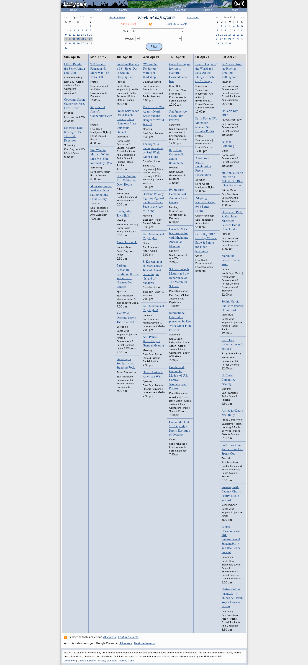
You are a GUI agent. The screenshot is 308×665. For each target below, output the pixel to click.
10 (70, 34)
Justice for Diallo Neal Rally (232, 412)
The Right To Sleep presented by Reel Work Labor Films (153, 150)
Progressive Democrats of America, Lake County (178, 195)
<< (66, 17)
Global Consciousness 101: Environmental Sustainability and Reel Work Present (231, 539)
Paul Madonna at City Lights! (153, 308)
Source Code (126, 660)
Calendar (180, 9)
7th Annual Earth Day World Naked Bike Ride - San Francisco (232, 179)
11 (74, 34)
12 (78, 34)
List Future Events (177, 23)
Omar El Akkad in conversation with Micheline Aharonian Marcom (179, 237)
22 (90, 39)
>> (90, 17)
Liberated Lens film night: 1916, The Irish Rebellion (74, 134)
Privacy (102, 660)
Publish (207, 9)
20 (82, 39)
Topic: (126, 31)
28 (86, 43)
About (98, 9)
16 (66, 39)
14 (86, 34)
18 (74, 39)
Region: (129, 38)
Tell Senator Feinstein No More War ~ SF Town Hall (99, 70)
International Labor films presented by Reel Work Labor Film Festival (180, 321)
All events (109, 637)
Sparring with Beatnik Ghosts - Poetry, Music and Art (232, 493)
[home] (94, 4)
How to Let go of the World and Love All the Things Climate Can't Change (205, 72)
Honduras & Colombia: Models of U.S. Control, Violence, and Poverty (178, 377)
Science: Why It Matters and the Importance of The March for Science (179, 277)
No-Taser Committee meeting (228, 379)
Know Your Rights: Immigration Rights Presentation (203, 166)
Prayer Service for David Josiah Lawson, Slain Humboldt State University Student (128, 121)
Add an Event (128, 23)
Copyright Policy (87, 660)
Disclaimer (70, 660)
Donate (234, 9)
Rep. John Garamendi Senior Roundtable (176, 156)
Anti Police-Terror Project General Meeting (153, 341)
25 (74, 43)
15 (90, 34)
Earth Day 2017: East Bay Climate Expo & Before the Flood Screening (206, 242)
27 (82, 43)
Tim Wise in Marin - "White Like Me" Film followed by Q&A (101, 156)
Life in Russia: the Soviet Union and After (74, 68)
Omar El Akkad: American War (153, 374)
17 (70, 39)
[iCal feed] (66, 637)
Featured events (128, 637)
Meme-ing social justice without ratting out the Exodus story (101, 192)
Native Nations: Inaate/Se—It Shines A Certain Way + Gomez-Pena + (232, 597)
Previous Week (117, 17)
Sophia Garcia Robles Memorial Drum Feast (232, 305)
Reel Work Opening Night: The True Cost (126, 317)
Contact (123, 9)
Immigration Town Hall (124, 213)
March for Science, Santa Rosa (231, 260)
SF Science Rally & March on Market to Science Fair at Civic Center (232, 220)
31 (229, 43)
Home (73, 9)
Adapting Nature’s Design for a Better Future (205, 204)
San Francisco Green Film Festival (178, 115)
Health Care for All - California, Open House (126, 180)
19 (78, 39)
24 (70, 43)
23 (66, 43)
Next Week (193, 17)
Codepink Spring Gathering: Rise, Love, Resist (75, 103)
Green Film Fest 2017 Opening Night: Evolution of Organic (179, 428)
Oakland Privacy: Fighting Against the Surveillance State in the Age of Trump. (154, 202)
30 (66, 47)
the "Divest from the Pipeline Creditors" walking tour (232, 70)
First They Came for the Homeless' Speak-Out (232, 449)
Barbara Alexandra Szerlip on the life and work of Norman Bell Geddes (128, 276)
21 (86, 39)
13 (82, 34)
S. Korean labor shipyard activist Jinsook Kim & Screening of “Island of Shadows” (153, 272)
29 (90, 43)
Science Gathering (228, 144)
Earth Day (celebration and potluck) (232, 344)
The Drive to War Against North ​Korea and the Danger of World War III (153, 115)
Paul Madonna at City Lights (153, 236)
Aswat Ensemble (127, 242)
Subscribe (152, 9)
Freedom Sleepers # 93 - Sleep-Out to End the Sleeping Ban (128, 70)
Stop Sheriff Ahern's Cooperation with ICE (101, 113)
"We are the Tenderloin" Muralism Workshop (150, 70)
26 (78, 43)
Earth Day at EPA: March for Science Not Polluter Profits (206, 124)
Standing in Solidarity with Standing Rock (126, 363)
